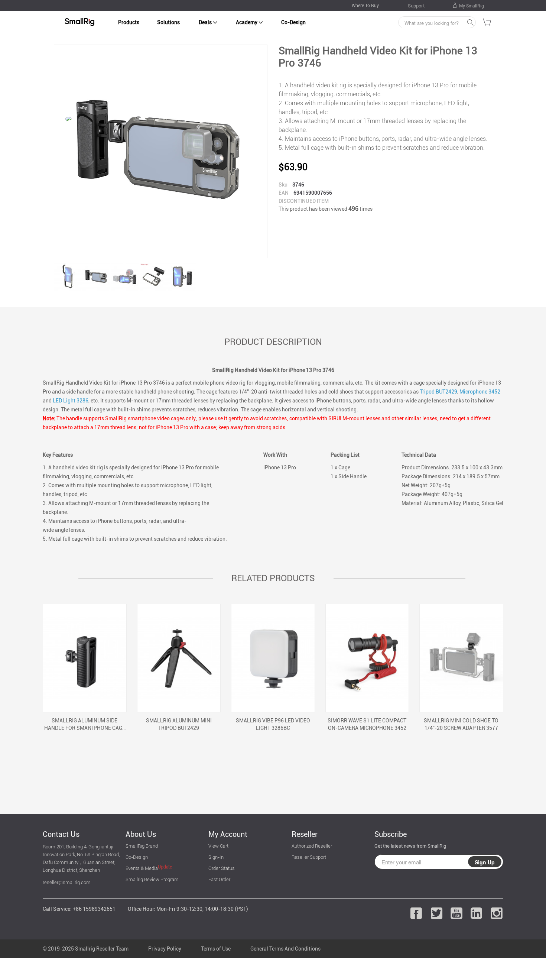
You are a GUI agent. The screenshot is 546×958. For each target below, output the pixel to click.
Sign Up (485, 862)
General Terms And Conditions (285, 949)
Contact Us (61, 834)
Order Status (221, 868)
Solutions (168, 22)
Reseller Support (309, 857)
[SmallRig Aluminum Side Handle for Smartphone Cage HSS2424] (85, 658)
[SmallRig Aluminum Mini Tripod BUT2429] (179, 658)
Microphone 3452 (479, 392)
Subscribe (390, 834)
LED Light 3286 (70, 401)
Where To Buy (365, 5)
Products (128, 22)
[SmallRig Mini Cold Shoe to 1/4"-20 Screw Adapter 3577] (461, 658)
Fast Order (219, 879)
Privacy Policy (164, 949)
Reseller (305, 834)
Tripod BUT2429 (438, 392)
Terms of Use (216, 949)
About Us (141, 834)
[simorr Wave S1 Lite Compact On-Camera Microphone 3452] (367, 658)
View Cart (218, 846)
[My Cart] (487, 23)
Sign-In (216, 857)
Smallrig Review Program (152, 879)
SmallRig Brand (142, 846)
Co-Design (293, 22)
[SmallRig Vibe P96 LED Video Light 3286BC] (273, 658)
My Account (227, 834)
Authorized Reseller (312, 846)
